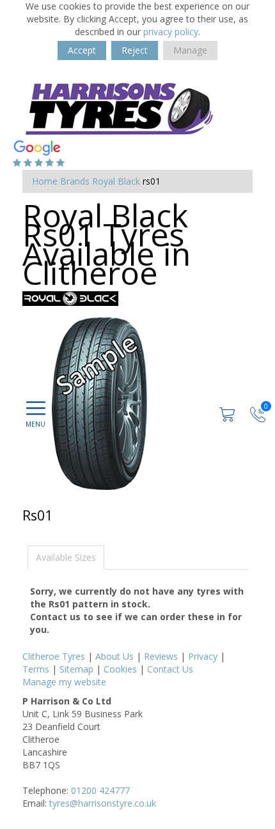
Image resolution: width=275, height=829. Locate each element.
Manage (190, 50)
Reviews (161, 656)
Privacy (202, 656)
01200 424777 (100, 790)
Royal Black (116, 181)
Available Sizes (66, 557)
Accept (82, 50)
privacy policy (170, 32)
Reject (135, 50)
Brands (75, 181)
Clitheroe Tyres (53, 656)
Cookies (120, 669)
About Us (114, 656)
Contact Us (170, 669)
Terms (35, 669)
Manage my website (64, 682)
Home (45, 181)
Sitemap (76, 669)
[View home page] (118, 106)
